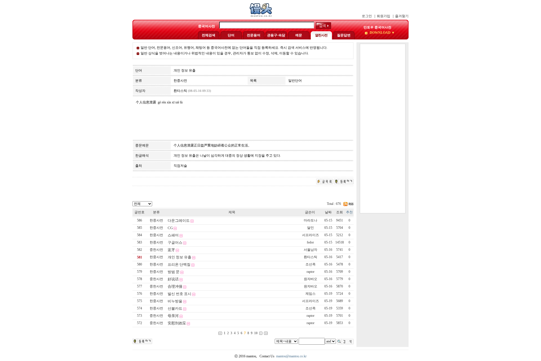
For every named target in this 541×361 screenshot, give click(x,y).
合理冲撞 (175, 286)
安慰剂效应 (177, 323)
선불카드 (175, 308)
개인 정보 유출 (179, 257)
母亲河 (173, 316)
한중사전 (156, 220)
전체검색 (208, 35)
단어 (231, 35)
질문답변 (344, 35)
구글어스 (175, 242)
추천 (349, 212)
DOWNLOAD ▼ (382, 33)
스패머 (173, 235)
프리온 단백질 (179, 264)
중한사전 (156, 250)
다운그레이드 (179, 220)
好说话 (173, 279)
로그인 (367, 16)
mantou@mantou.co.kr (291, 356)
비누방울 (175, 301)
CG (170, 228)
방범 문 (173, 272)
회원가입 (383, 16)
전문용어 (253, 35)
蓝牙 (171, 250)
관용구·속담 (276, 35)
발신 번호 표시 (179, 294)
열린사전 (321, 35)
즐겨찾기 (402, 16)
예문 (298, 35)
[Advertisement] (382, 128)
